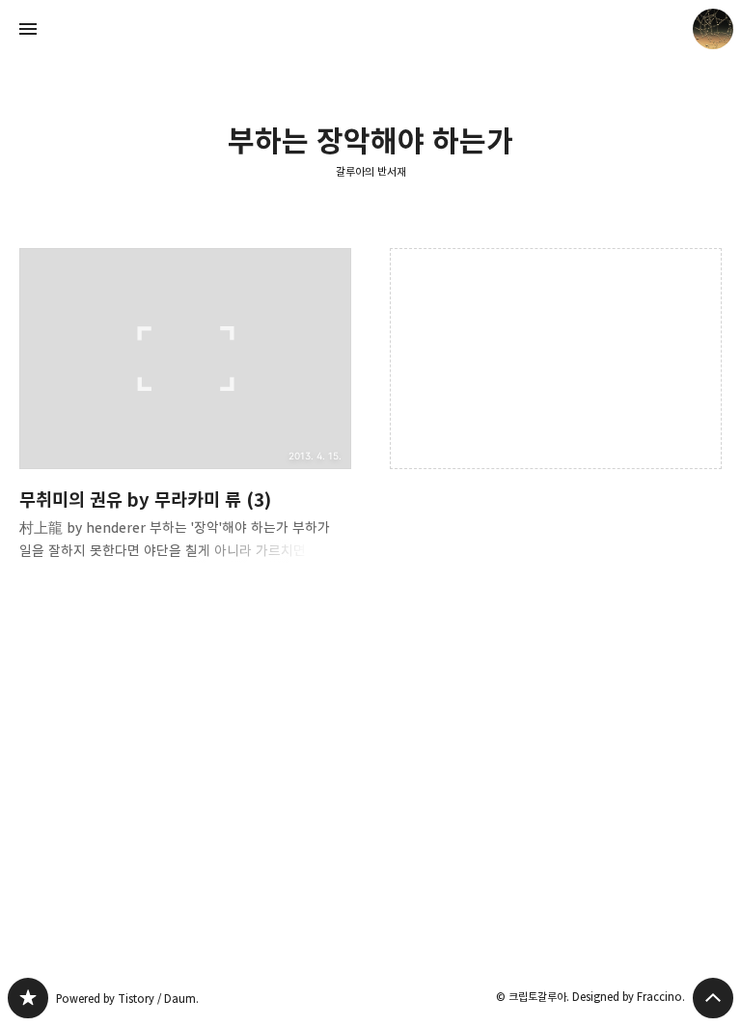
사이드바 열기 (28, 29)
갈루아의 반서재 (371, 171)
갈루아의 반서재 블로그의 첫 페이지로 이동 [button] (370, 29)
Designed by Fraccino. (628, 996)
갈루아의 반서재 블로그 (28, 998)
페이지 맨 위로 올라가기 (713, 998)
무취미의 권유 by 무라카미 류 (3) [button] (185, 420)
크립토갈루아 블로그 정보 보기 (713, 29)
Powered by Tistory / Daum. (127, 998)
